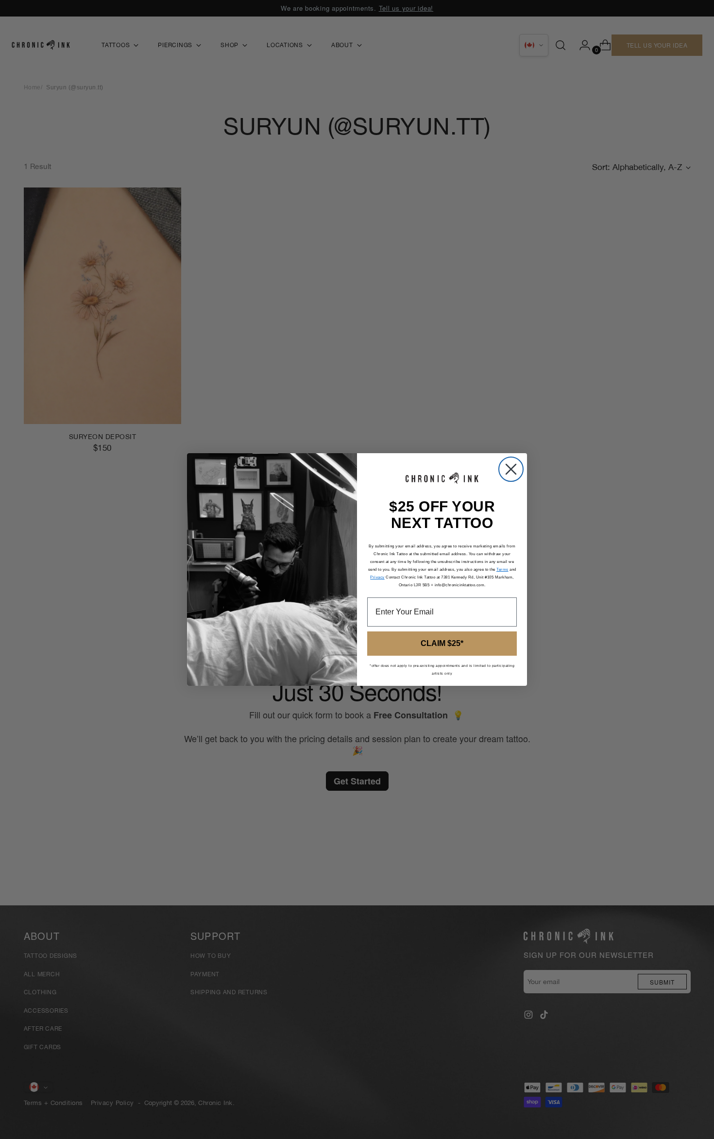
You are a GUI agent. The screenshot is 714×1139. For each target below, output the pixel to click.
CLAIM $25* (442, 643)
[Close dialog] (511, 469)
